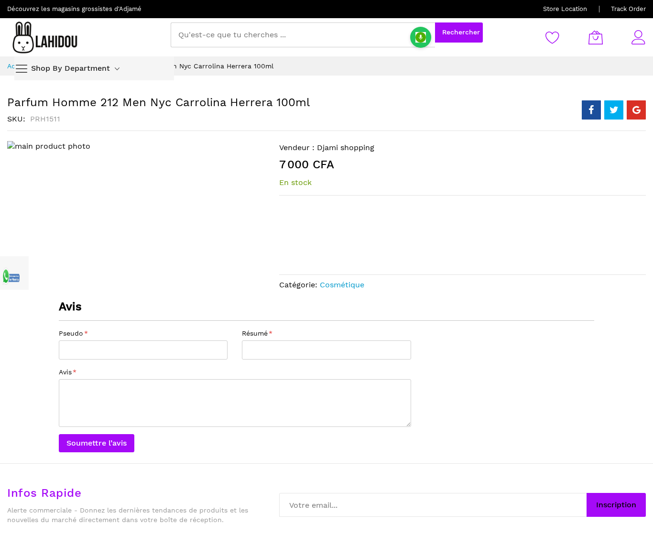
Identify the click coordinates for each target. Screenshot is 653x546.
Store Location (565, 8)
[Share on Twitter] (613, 110)
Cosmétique (342, 284)
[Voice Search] (420, 37)
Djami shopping (345, 147)
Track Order (628, 8)
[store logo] (45, 37)
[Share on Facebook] (591, 110)
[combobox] (303, 34)
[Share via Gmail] (636, 110)
